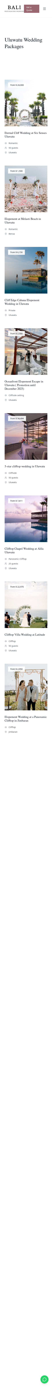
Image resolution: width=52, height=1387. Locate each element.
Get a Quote (29, 9)
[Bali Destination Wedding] (14, 8)
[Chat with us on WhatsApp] (44, 1379)
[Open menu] (44, 9)
